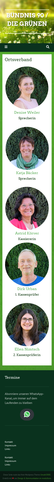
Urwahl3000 (45, 474)
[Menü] (6, 47)
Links (7, 448)
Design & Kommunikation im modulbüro (34, 478)
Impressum (10, 445)
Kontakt (9, 441)
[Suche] (47, 47)
